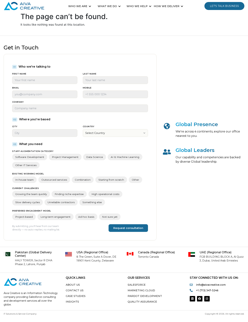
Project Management (65, 157)
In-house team (24, 179)
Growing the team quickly (31, 194)
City (14, 127)
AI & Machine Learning (125, 157)
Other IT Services (25, 165)
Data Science (94, 157)
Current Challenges (25, 188)
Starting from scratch (111, 179)
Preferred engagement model (31, 211)
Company (18, 102)
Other (135, 179)
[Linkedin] (192, 298)
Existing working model (28, 174)
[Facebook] (199, 298)
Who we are (77, 6)
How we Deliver (166, 6)
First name (19, 74)
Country (88, 127)
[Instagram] (207, 298)
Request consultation (128, 228)
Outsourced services (54, 179)
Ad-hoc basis (86, 216)
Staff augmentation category (32, 151)
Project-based (24, 216)
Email (15, 88)
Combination (83, 179)
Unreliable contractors (61, 202)
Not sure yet (109, 216)
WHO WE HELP (137, 6)
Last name (89, 74)
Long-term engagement (55, 216)
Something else (92, 202)
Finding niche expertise (69, 194)
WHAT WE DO (107, 6)
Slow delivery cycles (27, 202)
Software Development (29, 157)
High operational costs (105, 194)
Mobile (87, 88)
